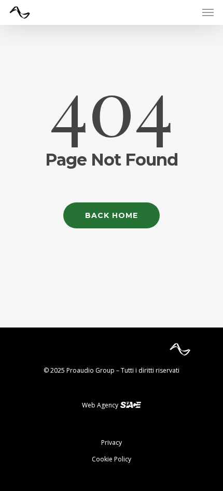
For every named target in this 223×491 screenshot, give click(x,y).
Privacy (111, 442)
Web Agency (101, 405)
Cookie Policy (111, 459)
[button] (208, 12)
